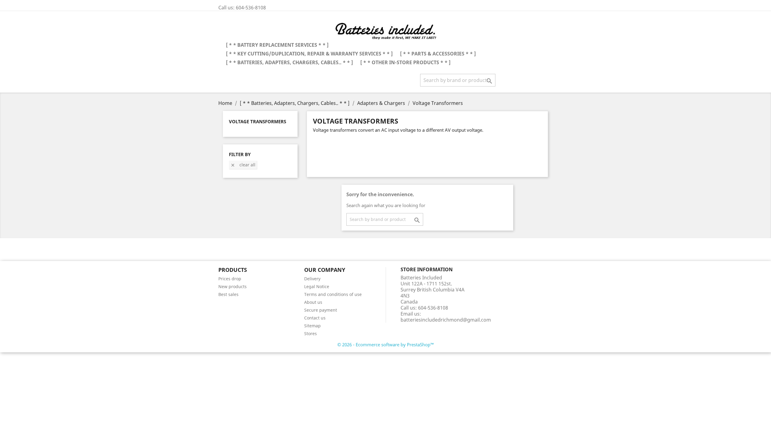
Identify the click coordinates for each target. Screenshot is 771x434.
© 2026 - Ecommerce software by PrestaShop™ (385, 344)
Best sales (228, 294)
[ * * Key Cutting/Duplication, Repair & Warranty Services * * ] (309, 53)
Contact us (315, 318)
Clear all (242, 165)
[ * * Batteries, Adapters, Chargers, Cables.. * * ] (289, 62)
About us (313, 302)
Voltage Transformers (257, 121)
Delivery (312, 278)
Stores (310, 333)
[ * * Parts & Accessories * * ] (438, 53)
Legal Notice (316, 286)
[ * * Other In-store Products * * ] (405, 62)
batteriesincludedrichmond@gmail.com (446, 319)
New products (232, 286)
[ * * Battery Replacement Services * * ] (277, 45)
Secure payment (320, 310)
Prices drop (229, 278)
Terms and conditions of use (333, 294)
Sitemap (312, 326)
